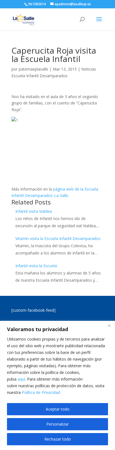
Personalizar (57, 424)
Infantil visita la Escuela (36, 265)
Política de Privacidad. (41, 392)
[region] (57, 385)
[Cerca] (109, 325)
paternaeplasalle (33, 69)
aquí (21, 379)
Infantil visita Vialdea (33, 211)
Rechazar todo (57, 439)
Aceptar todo (58, 409)
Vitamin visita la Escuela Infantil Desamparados (57, 238)
